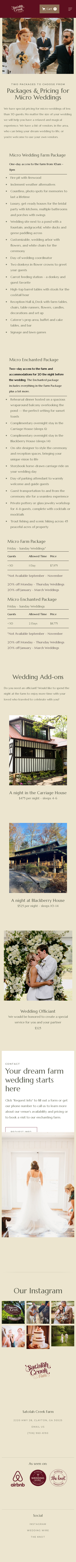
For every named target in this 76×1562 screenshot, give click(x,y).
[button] (49, 9)
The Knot (38, 1537)
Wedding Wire (38, 1530)
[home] (18, 9)
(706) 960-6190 (38, 1433)
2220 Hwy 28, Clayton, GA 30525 (38, 1420)
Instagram (38, 1524)
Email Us (38, 1426)
